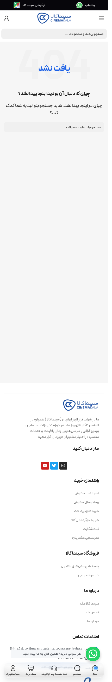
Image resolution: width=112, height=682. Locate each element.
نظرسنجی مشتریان (85, 538)
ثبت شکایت (91, 529)
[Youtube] (45, 466)
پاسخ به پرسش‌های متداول (80, 566)
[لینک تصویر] (81, 404)
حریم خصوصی (88, 575)
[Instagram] (63, 466)
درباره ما (93, 621)
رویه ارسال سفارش (86, 502)
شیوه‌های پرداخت (86, 511)
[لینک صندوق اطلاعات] (85, 5)
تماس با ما (91, 612)
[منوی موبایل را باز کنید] (101, 18)
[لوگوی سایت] (54, 18)
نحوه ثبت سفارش (86, 493)
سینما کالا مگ (89, 603)
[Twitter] (54, 466)
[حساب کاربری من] (6, 18)
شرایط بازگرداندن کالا (85, 520)
